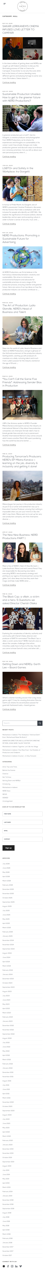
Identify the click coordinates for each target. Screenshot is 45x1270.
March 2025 (7, 927)
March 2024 (7, 966)
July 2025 (6, 910)
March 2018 (7, 1234)
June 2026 (6, 868)
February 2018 (8, 1238)
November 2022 (8, 1030)
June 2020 (6, 1123)
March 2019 (6, 1187)
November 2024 (8, 945)
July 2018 (6, 1217)
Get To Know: (7, 777)
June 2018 (6, 1221)
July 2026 (6, 864)
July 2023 (6, 996)
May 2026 (6, 872)
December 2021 (8, 1072)
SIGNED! (5, 798)
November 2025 (8, 893)
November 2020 (8, 1102)
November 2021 (8, 1076)
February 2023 (8, 1017)
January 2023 (8, 1021)
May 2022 (6, 1051)
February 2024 (8, 970)
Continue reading (9, 82)
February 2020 (8, 1140)
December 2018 (8, 1200)
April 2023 (6, 1008)
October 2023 (7, 983)
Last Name (7, 822)
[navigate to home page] (22, 6)
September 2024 (9, 949)
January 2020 (8, 1145)
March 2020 (7, 1136)
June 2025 (6, 915)
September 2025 (9, 902)
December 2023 (8, 979)
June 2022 (6, 1047)
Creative (5, 774)
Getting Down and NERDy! (12, 780)
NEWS (5, 794)
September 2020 (9, 1111)
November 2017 (8, 1251)
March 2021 (6, 1098)
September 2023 (9, 987)
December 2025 (8, 889)
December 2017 (8, 1247)
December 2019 (8, 1149)
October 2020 (7, 1106)
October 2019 (7, 1157)
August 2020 (7, 1115)
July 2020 (6, 1119)
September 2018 (8, 1208)
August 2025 (7, 906)
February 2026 (8, 885)
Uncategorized (7, 801)
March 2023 (7, 1013)
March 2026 (7, 881)
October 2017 (7, 1255)
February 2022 (8, 1064)
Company (7, 839)
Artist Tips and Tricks (10, 767)
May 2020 (6, 1128)
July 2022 (6, 1042)
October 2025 (7, 898)
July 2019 (6, 1170)
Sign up (8, 848)
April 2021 (6, 1094)
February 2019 (7, 1191)
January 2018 (7, 1243)
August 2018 (7, 1213)
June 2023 (6, 1000)
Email (6, 830)
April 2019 (6, 1183)
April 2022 (6, 1055)
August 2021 (7, 1081)
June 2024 (6, 957)
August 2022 (7, 1038)
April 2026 (6, 876)
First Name (7, 814)
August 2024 (7, 953)
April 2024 (6, 962)
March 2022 (7, 1059)
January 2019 (7, 1196)
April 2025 (6, 923)
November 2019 (8, 1153)
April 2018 (6, 1230)
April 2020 (6, 1132)
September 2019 (8, 1162)
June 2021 (6, 1089)
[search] (39, 723)
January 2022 (8, 1068)
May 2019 (6, 1179)
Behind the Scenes (9, 770)
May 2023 (6, 1004)
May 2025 (6, 919)
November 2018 (8, 1204)
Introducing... (7, 784)
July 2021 (6, 1085)
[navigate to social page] (4, 1266)
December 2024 (8, 940)
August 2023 (7, 991)
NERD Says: (7, 791)
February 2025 (8, 932)
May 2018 (6, 1225)
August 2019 (7, 1166)
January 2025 (8, 936)
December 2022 (8, 1025)
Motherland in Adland (10, 787)
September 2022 (9, 1034)
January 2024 (8, 974)
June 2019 (6, 1174)
